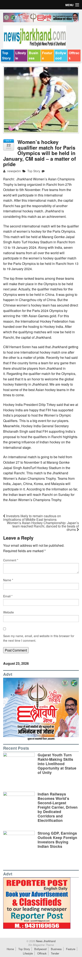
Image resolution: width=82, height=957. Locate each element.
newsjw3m (13, 171)
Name (8, 580)
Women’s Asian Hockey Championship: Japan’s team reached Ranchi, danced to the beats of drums (43, 526)
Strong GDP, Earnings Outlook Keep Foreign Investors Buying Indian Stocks (57, 839)
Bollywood (60, 55)
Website (8, 612)
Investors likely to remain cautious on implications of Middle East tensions (32, 517)
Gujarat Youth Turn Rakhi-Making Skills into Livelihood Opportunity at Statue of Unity (57, 763)
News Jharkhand (45, 941)
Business (33, 55)
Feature (47, 55)
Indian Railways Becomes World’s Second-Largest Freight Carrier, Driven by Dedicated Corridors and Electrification (58, 807)
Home (10, 949)
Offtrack (74, 55)
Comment (10, 560)
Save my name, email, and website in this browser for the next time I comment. (38, 638)
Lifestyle (20, 55)
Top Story (6, 55)
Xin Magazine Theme (41, 945)
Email (7, 596)
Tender (55, 953)
